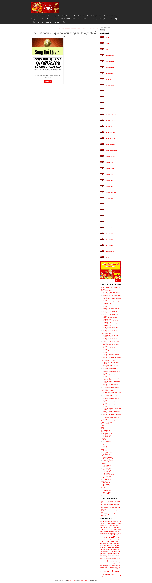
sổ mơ (64, 22)
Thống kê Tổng (109, 198)
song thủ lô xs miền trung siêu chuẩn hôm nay (110, 385)
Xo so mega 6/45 (110, 85)
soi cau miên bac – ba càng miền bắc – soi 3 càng (43, 15)
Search (102, 29)
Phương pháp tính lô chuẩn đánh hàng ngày (110, 554)
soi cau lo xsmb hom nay (113, 558)
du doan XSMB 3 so (110, 537)
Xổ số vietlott (106, 440)
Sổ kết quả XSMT (110, 73)
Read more (48, 81)
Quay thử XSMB (110, 234)
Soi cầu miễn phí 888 (106, 567)
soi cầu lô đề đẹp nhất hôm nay (114, 565)
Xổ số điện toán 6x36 (111, 115)
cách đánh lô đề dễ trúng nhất (112, 529)
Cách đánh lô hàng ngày (113, 525)
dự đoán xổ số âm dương (111, 549)
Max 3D (108, 97)
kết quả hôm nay (93, 19)
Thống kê (40, 22)
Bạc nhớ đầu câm (112, 523)
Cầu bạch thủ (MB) (110, 132)
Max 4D (108, 103)
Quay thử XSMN (110, 239)
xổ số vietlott (109, 79)
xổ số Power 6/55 (110, 91)
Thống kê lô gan (109, 162)
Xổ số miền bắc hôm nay (64, 15)
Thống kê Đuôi (109, 186)
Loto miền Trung (110, 228)
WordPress (71, 580)
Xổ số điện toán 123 (110, 121)
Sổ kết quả (102, 19)
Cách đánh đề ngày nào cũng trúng (110, 531)
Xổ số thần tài (109, 126)
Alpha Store (84, 580)
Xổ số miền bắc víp (79, 15)
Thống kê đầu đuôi (110, 156)
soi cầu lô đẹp (117, 562)
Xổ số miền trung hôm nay (94, 15)
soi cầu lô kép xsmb (113, 560)
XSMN (79, 19)
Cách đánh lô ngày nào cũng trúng (109, 528)
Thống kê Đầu (109, 180)
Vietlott (110, 19)
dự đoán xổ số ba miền (106, 541)
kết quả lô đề (110, 551)
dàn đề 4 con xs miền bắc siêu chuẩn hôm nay (110, 312)
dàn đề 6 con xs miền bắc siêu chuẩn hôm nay (110, 315)
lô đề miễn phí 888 (105, 553)
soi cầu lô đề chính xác (105, 563)
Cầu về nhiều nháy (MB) (111, 150)
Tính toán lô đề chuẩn (52, 19)
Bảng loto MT (106, 484)
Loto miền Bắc (109, 216)
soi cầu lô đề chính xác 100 (115, 563)
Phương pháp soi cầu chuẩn (38, 19)
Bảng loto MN (106, 486)
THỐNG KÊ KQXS (65, 19)
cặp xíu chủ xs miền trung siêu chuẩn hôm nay (110, 366)
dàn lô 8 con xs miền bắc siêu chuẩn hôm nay (110, 339)
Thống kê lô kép (109, 174)
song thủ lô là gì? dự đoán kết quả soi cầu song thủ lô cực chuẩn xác (47, 63)
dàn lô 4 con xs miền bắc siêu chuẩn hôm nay (110, 331)
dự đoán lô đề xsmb (105, 539)
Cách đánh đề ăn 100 (104, 533)
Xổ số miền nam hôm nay (110, 15)
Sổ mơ (107, 257)
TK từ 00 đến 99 (109, 210)
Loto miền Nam (109, 222)
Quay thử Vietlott (110, 251)
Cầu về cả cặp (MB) (110, 144)
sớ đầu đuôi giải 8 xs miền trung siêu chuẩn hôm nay (111, 378)
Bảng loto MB (106, 482)
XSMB (73, 19)
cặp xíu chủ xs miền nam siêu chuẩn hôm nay (110, 396)
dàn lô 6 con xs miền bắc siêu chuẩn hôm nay (110, 335)
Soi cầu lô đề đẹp (104, 565)
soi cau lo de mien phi (110, 557)
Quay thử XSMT (109, 245)
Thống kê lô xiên (110, 168)
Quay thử (56, 22)
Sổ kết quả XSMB (110, 61)
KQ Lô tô (48, 22)
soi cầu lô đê (110, 562)
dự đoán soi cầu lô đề (115, 539)
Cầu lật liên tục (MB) (110, 138)
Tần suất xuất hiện (110, 204)
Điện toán (117, 19)
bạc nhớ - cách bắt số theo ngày (108, 521)
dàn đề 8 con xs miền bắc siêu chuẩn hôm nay (110, 318)
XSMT (84, 19)
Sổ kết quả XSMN (110, 67)
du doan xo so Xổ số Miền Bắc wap (112, 535)
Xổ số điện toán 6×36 (108, 451)
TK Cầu (33, 22)
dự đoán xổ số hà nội (108, 545)
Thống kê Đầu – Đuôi (111, 192)
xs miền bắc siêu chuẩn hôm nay (109, 573)
